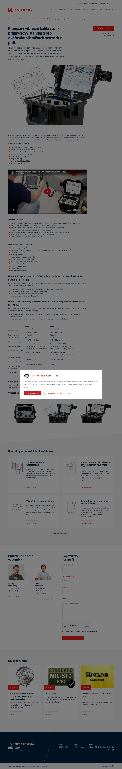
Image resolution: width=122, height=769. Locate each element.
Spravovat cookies (49, 393)
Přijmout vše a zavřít (33, 393)
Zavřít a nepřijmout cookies (65, 393)
